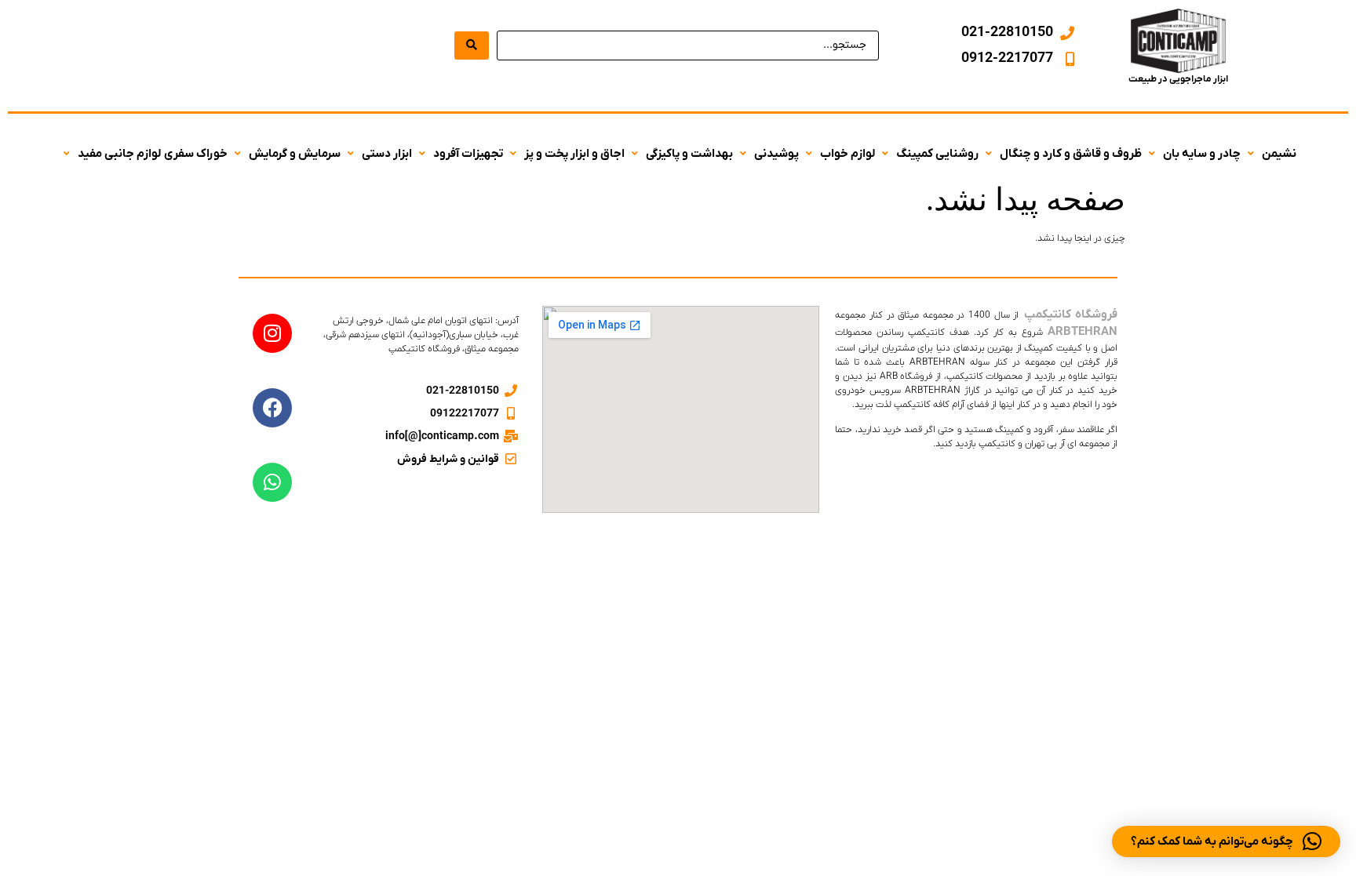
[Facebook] (272, 407)
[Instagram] (272, 333)
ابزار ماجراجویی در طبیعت (1178, 79)
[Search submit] (471, 45)
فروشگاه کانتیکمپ (1069, 314)
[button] (1270, 154)
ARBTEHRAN (1082, 332)
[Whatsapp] (272, 482)
